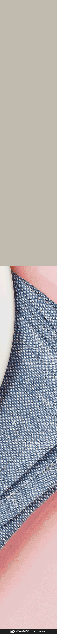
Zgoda (34, 631)
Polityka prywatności (42, 631)
